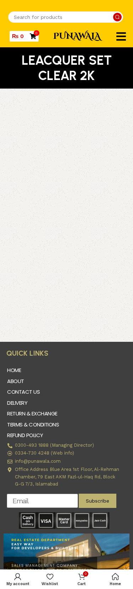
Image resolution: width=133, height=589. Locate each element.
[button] (121, 36)
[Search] (117, 17)
